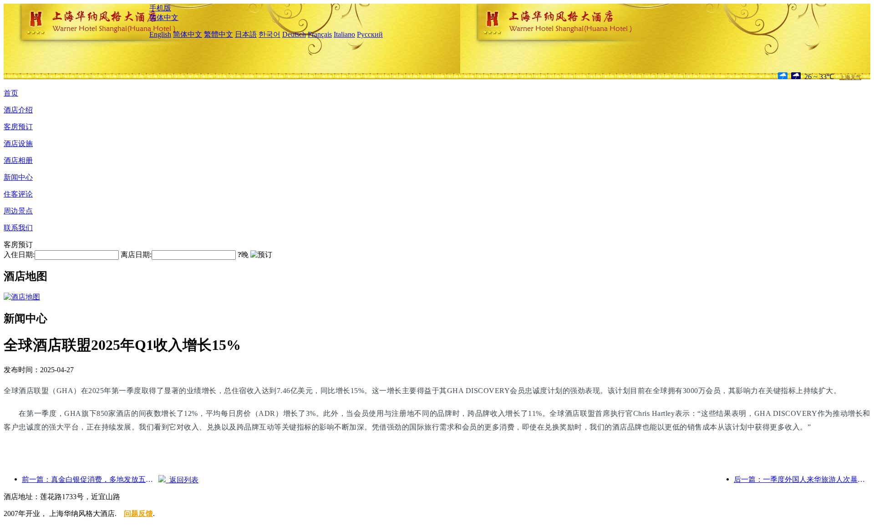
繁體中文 (218, 34)
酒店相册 (18, 160)
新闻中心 (18, 177)
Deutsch (294, 34)
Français (320, 34)
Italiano (344, 34)
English (160, 34)
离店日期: (136, 254)
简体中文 (163, 17)
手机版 (160, 8)
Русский (370, 34)
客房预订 (18, 127)
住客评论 (18, 194)
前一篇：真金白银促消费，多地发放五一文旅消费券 (90, 479)
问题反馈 (138, 513)
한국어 (269, 34)
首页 (11, 93)
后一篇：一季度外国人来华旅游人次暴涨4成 (802, 479)
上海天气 (850, 77)
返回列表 (182, 480)
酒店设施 (18, 143)
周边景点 (18, 211)
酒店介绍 (18, 110)
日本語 (246, 34)
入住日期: (19, 254)
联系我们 (18, 228)
